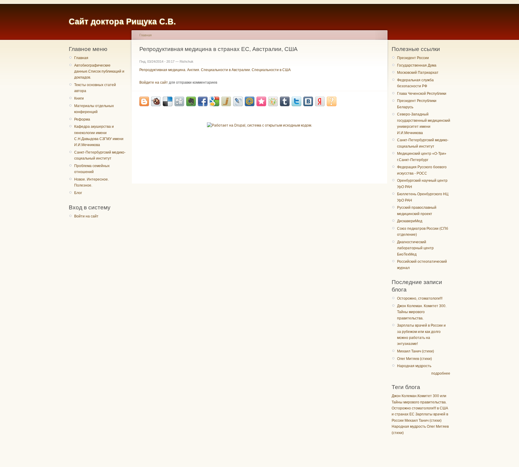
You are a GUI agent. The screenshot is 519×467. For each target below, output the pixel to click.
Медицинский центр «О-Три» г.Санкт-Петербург (421, 156)
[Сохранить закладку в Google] (214, 101)
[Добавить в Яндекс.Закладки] (320, 101)
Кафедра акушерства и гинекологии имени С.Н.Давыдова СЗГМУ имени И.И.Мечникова (98, 135)
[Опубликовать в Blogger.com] (144, 101)
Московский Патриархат (418, 72)
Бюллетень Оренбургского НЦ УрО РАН (422, 197)
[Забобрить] (156, 101)
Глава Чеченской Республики (421, 93)
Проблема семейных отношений (92, 169)
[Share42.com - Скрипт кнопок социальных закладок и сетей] (331, 101)
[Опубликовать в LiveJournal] (238, 101)
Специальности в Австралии (225, 70)
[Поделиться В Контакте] (308, 101)
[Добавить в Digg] (179, 101)
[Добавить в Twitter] (296, 101)
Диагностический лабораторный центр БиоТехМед (415, 248)
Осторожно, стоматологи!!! (419, 298)
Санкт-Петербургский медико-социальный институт (100, 155)
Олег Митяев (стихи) (414, 359)
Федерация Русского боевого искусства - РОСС (422, 170)
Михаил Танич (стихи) (415, 351)
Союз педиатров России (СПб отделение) (422, 231)
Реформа (82, 119)
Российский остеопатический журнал (422, 264)
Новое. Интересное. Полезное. (91, 182)
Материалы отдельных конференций (94, 109)
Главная (81, 58)
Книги (79, 98)
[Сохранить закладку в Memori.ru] (261, 101)
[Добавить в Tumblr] (285, 101)
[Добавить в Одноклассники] (273, 101)
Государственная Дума (416, 65)
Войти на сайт (86, 216)
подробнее (440, 373)
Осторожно (401, 408)
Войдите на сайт (153, 82)
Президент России (413, 58)
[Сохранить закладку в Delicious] (167, 101)
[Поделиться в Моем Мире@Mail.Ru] (249, 101)
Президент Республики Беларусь (416, 104)
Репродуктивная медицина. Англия (169, 70)
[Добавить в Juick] (226, 101)
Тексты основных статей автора (95, 88)
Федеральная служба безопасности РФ (415, 83)
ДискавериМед (409, 221)
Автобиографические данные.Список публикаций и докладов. (99, 71)
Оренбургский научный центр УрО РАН (422, 183)
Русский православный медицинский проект (416, 210)
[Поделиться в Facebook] (203, 101)
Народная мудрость (414, 366)
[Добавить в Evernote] (191, 101)
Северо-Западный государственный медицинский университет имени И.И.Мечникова (423, 123)
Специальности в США (271, 70)
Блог (78, 193)
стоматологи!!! (424, 408)
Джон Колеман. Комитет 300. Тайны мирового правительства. (421, 312)
